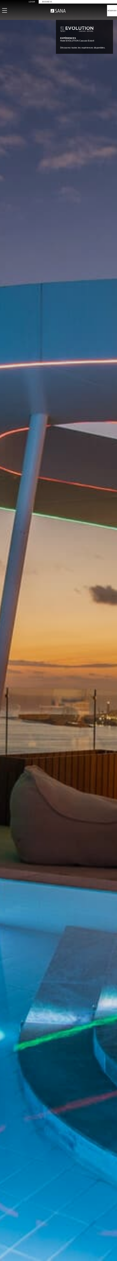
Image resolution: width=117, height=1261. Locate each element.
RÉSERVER (112, 10)
